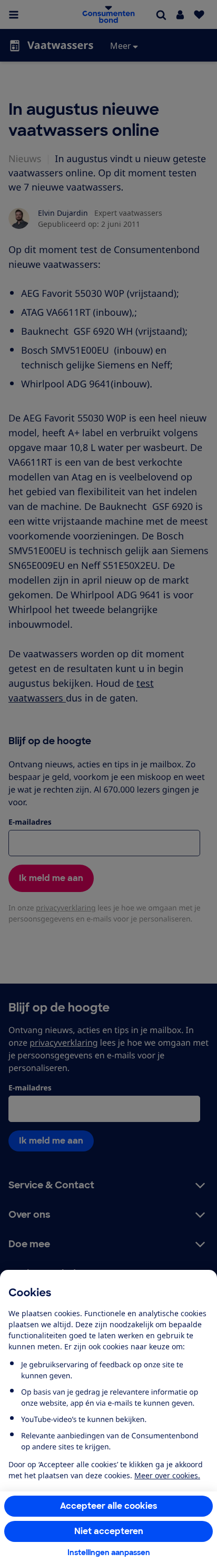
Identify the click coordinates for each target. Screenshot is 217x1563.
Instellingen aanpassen (108, 1552)
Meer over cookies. (167, 1475)
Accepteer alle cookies (108, 1505)
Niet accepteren (108, 1531)
